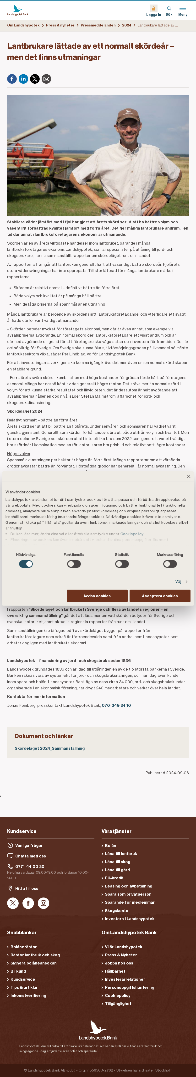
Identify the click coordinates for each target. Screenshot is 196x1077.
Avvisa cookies (97, 596)
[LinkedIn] (23, 79)
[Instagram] (43, 904)
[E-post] (46, 79)
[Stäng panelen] (189, 476)
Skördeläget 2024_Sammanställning (50, 748)
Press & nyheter (60, 25)
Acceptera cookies (160, 596)
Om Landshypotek (23, 25)
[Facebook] (12, 79)
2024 (126, 25)
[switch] (74, 564)
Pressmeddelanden (98, 25)
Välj (178, 581)
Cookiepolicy (132, 533)
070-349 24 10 (116, 705)
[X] (35, 79)
